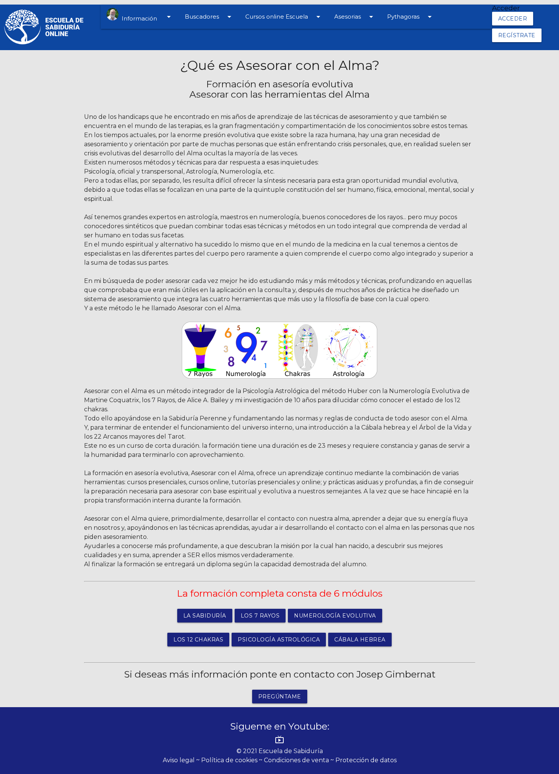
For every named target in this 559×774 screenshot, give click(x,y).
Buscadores (209, 16)
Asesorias (355, 16)
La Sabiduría (204, 615)
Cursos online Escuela (284, 16)
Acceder (512, 18)
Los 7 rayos (260, 615)
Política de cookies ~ (232, 760)
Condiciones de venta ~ (299, 760)
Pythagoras (410, 16)
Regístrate (516, 35)
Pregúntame (279, 696)
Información (146, 17)
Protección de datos (366, 760)
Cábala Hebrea (360, 639)
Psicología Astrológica (279, 639)
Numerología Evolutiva (335, 615)
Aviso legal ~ (182, 760)
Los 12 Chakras (198, 639)
